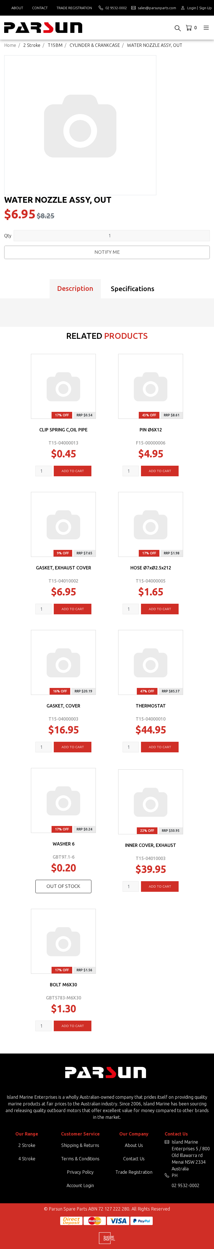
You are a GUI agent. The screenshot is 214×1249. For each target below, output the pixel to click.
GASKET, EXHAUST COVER (63, 567)
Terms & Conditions (80, 1158)
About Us (134, 1145)
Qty (7, 235)
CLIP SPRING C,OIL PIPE (63, 429)
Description (75, 288)
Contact (40, 8)
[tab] (75, 289)
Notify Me (107, 252)
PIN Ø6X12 (151, 429)
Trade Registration (74, 8)
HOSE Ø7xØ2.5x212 (150, 567)
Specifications (132, 289)
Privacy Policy (80, 1172)
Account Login (80, 1185)
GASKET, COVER (63, 705)
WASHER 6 (63, 843)
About (17, 8)
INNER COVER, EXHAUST (150, 845)
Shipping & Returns (80, 1145)
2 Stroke (26, 1145)
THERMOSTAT (151, 705)
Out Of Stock (63, 886)
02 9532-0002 (186, 1185)
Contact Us (134, 1158)
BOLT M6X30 (63, 984)
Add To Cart (73, 471)
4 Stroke (26, 1158)
